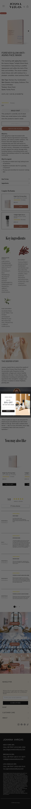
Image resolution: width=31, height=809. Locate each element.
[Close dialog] (29, 394)
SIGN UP (8, 411)
